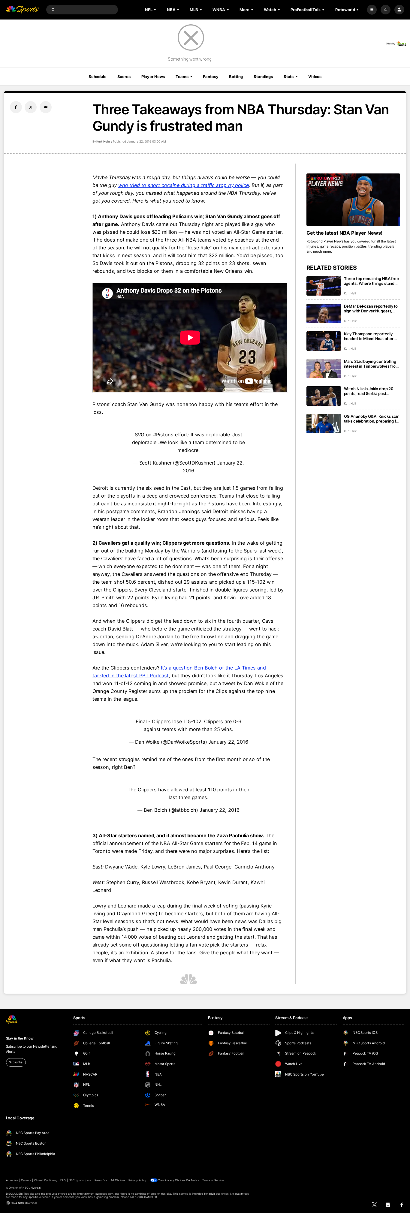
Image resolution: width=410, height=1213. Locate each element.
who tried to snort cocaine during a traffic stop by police (183, 185)
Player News (153, 76)
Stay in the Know (20, 1038)
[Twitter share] (31, 107)
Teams (182, 76)
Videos (314, 76)
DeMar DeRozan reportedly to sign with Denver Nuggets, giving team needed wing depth (371, 308)
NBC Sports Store (80, 1180)
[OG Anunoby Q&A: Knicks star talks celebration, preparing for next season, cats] (323, 423)
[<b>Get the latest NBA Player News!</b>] (353, 199)
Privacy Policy (137, 1180)
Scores (124, 76)
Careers (26, 1180)
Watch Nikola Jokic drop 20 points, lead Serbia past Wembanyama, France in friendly (369, 391)
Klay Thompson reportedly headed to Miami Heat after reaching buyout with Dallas (369, 336)
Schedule (98, 76)
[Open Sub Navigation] (155, 9)
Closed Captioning (46, 1180)
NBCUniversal (32, 1187)
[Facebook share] (16, 107)
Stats (289, 76)
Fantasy (210, 76)
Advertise (12, 1180)
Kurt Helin (103, 141)
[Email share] (46, 107)
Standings (263, 76)
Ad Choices (117, 1180)
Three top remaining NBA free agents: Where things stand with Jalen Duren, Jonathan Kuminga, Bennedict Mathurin (371, 281)
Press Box (101, 1180)
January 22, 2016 (228, 742)
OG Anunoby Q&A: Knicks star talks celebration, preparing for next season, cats (372, 418)
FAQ (62, 1180)
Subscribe (16, 1062)
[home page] (22, 9)
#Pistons (163, 435)
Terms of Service (213, 1180)
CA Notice (192, 1180)
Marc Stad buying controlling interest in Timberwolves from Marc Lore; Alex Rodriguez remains (371, 364)
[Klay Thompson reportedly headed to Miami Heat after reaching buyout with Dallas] (323, 341)
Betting (236, 76)
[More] (372, 10)
